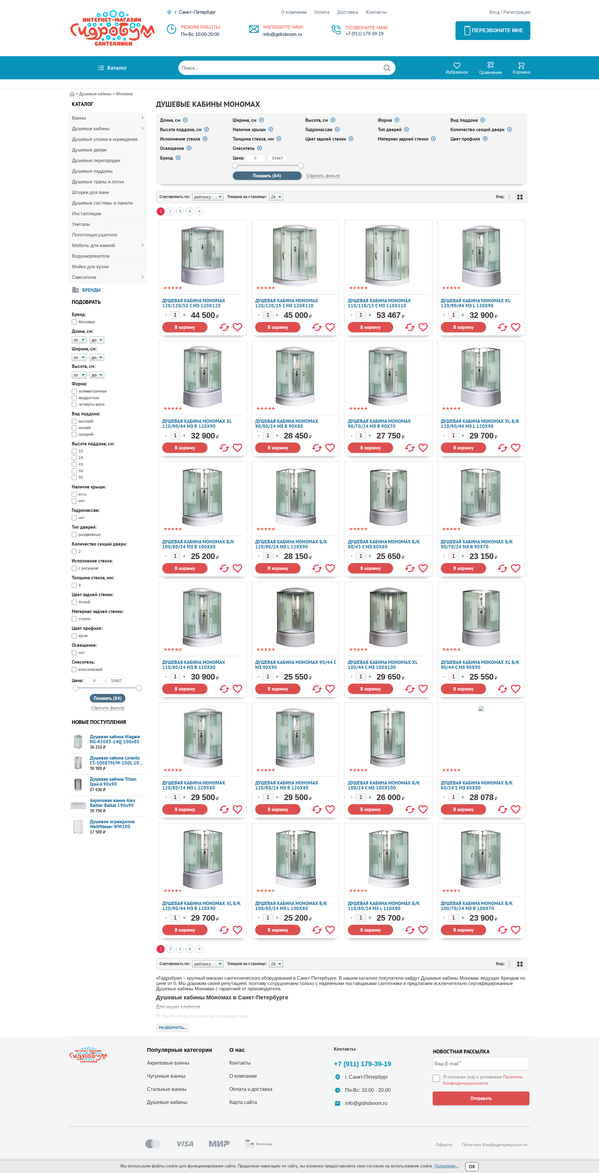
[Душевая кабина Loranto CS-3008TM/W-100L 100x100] (78, 763)
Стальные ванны (167, 1089)
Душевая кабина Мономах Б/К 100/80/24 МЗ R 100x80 (198, 544)
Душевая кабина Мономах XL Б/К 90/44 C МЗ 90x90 (480, 664)
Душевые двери (89, 149)
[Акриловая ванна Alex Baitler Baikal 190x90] (78, 805)
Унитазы (81, 224)
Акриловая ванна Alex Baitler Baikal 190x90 (112, 802)
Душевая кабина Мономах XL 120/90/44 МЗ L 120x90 (475, 303)
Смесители (84, 277)
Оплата (321, 12)
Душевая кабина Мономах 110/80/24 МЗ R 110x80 (193, 664)
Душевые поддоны (92, 171)
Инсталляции (86, 213)
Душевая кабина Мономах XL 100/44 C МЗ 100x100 (382, 664)
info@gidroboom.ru (282, 34)
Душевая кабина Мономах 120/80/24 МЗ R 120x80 (286, 785)
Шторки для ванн (90, 192)
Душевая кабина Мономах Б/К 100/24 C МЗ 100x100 (384, 785)
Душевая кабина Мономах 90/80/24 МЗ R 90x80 (286, 423)
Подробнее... (447, 1166)
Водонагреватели (91, 256)
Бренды (91, 290)
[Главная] (72, 93)
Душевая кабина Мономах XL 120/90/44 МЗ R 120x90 (197, 423)
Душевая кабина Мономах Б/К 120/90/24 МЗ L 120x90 (291, 544)
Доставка (347, 12)
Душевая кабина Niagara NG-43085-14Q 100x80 (115, 739)
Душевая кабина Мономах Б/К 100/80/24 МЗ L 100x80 (291, 905)
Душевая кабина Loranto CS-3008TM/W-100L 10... (116, 760)
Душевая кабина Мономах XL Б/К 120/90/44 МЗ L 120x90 (480, 423)
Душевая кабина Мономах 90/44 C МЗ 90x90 (295, 664)
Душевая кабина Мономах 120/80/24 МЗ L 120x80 (193, 785)
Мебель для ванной (93, 245)
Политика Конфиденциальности (494, 1144)
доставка (261, 1089)
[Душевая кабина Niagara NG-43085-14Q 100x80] (78, 742)
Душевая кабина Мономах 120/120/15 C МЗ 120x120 (286, 303)
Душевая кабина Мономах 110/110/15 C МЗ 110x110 (379, 303)
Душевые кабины (91, 128)
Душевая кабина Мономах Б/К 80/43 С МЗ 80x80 (384, 544)
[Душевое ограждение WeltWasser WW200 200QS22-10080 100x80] (78, 827)
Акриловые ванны (168, 1063)
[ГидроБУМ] (112, 28)
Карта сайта (243, 1102)
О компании (294, 12)
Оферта (444, 1144)
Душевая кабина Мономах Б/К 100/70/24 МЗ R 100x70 (477, 905)
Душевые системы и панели (102, 202)
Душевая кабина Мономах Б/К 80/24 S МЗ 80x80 (477, 785)
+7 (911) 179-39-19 (364, 34)
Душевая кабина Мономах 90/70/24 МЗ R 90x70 (379, 423)
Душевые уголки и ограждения (105, 139)
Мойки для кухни (90, 266)
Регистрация (517, 12)
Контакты (376, 12)
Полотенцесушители (94, 234)
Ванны (79, 118)
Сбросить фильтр (107, 707)
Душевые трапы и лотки (98, 181)
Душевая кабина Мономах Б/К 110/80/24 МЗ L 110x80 (384, 905)
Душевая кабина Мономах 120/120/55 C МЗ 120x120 (193, 303)
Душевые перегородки (96, 160)
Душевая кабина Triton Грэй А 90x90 (113, 781)
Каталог (117, 68)
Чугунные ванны (166, 1076)
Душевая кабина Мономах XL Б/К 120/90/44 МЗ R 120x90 (201, 905)
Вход (494, 12)
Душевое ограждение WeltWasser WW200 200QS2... (112, 826)
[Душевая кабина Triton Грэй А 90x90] (78, 784)
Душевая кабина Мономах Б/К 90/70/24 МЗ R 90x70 (477, 544)
